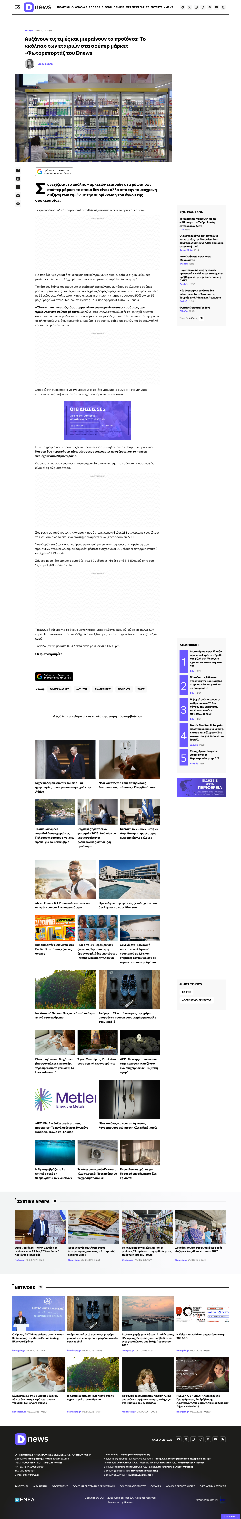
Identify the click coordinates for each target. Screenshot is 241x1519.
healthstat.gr (74, 1350)
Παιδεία (184, 284)
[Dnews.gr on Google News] (209, 7)
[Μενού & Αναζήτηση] (17, 7)
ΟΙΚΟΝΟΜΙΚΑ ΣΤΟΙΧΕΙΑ (213, 1486)
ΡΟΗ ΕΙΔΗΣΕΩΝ (191, 212)
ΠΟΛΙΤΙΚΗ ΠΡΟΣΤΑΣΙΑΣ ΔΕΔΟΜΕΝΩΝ (94, 1486)
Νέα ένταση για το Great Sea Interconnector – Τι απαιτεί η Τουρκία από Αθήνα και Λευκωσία (200, 294)
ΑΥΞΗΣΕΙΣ (81, 689)
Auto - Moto (186, 250)
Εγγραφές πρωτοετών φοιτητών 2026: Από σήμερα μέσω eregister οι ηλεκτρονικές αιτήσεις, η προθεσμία (97, 837)
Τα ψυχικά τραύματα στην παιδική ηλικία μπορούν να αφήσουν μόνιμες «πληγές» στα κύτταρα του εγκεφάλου (146, 1399)
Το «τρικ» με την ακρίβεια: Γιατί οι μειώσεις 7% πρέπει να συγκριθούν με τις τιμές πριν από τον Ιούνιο (147, 1251)
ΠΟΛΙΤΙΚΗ (63, 7)
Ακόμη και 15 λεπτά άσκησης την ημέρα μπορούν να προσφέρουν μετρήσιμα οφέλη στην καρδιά (127, 1017)
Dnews (92, 210)
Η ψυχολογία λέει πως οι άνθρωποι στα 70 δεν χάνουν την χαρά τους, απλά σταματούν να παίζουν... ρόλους (205, 706)
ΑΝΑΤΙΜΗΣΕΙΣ (103, 689)
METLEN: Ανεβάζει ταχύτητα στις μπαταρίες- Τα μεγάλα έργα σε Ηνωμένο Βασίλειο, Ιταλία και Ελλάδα (61, 1127)
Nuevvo (128, 1502)
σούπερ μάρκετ (61, 189)
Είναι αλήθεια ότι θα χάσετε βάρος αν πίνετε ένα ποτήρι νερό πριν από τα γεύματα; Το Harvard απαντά (35, 1399)
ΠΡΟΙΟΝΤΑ (124, 689)
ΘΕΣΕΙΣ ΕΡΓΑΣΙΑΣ (137, 7)
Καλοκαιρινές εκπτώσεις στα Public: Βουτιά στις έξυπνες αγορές (54, 949)
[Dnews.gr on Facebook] (182, 7)
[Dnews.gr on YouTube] (216, 7)
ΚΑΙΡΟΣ (186, 992)
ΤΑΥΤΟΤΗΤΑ (22, 1486)
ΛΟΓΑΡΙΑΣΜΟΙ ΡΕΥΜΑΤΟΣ (196, 1000)
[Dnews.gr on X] (189, 7)
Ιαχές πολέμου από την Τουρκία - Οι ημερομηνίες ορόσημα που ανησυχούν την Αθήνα (63, 787)
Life (182, 229)
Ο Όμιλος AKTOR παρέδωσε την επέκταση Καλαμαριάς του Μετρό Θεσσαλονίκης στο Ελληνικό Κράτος (38, 1338)
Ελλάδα (29, 30)
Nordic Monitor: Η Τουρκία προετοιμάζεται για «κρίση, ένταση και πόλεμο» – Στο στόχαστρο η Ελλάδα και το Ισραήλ (207, 732)
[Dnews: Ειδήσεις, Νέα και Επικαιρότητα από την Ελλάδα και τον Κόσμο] (37, 7)
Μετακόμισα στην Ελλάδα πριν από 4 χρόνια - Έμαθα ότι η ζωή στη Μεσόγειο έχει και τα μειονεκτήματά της (206, 658)
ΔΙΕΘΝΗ (107, 7)
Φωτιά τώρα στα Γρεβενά (195, 307)
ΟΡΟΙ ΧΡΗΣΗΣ (60, 1486)
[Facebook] (18, 170)
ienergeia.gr (18, 1350)
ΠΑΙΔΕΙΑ (119, 7)
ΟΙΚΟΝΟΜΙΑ (79, 7)
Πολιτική (19, 1259)
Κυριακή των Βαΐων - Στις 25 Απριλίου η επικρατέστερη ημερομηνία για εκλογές (139, 833)
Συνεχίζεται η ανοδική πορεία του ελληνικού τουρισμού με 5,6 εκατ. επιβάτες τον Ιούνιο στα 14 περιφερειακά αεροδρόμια (138, 953)
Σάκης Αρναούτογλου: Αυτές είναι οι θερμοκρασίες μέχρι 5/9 (204, 754)
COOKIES (156, 1486)
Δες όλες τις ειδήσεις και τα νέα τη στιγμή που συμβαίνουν (97, 716)
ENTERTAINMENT (162, 7)
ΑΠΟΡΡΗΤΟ (232, 1516)
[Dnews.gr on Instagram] (196, 7)
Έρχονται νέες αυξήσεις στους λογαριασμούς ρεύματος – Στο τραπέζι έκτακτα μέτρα (91, 1251)
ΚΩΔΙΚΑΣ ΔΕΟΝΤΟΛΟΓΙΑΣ (180, 1486)
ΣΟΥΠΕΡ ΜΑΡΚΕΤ (59, 689)
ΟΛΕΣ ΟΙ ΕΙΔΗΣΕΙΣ (162, 1439)
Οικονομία (74, 1259)
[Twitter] (18, 179)
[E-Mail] (18, 195)
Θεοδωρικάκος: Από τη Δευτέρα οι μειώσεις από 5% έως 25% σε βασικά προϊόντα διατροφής (37, 1251)
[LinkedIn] (18, 187)
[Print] (18, 203)
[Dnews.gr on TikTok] (203, 7)
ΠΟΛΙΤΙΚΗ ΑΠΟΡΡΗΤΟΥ (133, 1486)
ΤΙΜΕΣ (141, 689)
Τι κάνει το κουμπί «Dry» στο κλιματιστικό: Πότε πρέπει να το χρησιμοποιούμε (97, 1173)
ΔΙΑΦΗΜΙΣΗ (40, 1486)
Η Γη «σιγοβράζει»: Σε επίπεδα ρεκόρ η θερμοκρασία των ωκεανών (53, 1173)
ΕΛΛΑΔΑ (94, 7)
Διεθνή (183, 301)
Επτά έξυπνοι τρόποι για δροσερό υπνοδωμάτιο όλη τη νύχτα (138, 1173)
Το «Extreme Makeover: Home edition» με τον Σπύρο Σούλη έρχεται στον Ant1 (198, 222)
